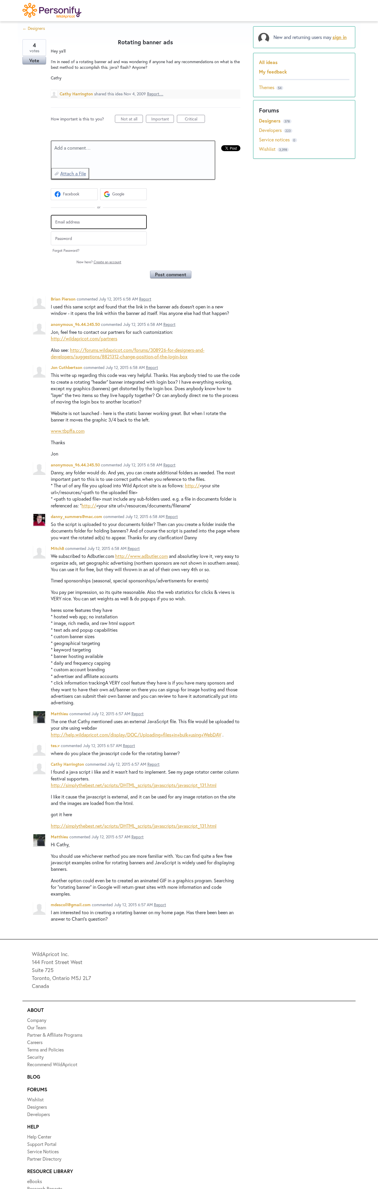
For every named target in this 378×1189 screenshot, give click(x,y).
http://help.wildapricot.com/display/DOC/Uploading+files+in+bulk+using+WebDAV (136, 734)
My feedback (273, 71)
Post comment (170, 274)
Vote (34, 60)
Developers (271, 130)
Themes (266, 87)
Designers (270, 120)
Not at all (132, 119)
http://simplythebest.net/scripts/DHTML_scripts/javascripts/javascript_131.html (133, 785)
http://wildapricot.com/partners (84, 338)
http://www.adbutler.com (141, 556)
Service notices (275, 139)
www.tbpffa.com (67, 431)
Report (145, 299)
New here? (98, 262)
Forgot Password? (66, 250)
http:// (192, 485)
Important (162, 119)
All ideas (268, 62)
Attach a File (73, 173)
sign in (340, 37)
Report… (155, 94)
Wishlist (268, 149)
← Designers (33, 28)
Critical (195, 119)
